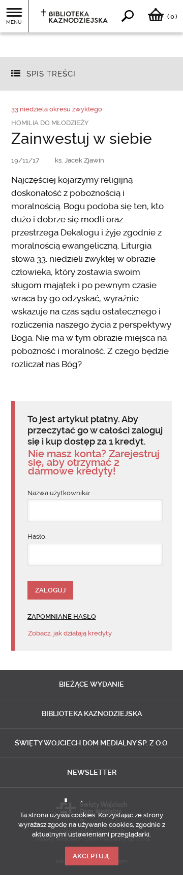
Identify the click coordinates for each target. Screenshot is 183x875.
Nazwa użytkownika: (58, 493)
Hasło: (37, 536)
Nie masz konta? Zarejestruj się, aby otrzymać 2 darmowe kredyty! (94, 462)
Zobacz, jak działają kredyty (70, 633)
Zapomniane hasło (61, 616)
